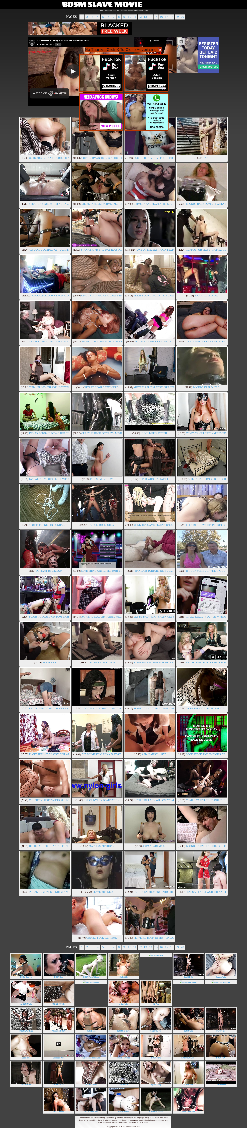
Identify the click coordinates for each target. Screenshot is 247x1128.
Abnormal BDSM (58, 1031)
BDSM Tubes (123, 1112)
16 (161, 16)
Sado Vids (123, 977)
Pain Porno (220, 1031)
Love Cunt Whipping (222, 982)
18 (172, 16)
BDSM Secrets (26, 977)
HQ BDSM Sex (157, 956)
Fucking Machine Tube (91, 1058)
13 (145, 16)
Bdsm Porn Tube (188, 1112)
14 (150, 16)
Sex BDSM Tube (156, 1031)
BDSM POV (220, 1058)
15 (156, 16)
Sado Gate (26, 1058)
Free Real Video (123, 1058)
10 (129, 16)
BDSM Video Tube (91, 1112)
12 (140, 16)
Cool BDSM (188, 977)
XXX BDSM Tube (58, 1004)
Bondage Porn (58, 1058)
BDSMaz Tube (91, 1085)
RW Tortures (221, 1085)
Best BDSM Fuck (92, 982)
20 (182, 16)
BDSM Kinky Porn (189, 982)
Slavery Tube (221, 977)
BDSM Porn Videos (91, 977)
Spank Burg (156, 1085)
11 (135, 16)
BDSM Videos (58, 1112)
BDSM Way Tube (26, 1031)
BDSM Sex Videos (156, 1112)
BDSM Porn (156, 1058)
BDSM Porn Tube (58, 1085)
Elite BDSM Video (188, 1058)
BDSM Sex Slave (123, 1031)
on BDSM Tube (26, 1004)
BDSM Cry (58, 977)
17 (166, 16)
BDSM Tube (188, 1031)
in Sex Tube (123, 1004)
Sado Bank (91, 1031)
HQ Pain (156, 1004)
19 (177, 16)
